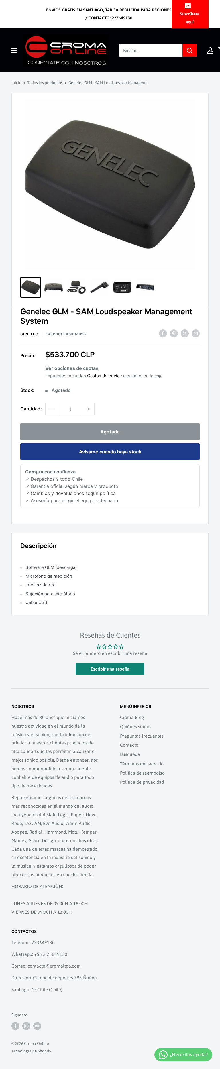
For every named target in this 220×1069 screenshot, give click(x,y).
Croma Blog (132, 717)
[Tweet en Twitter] (185, 333)
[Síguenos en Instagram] (26, 1026)
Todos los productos (45, 82)
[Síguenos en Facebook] (15, 1026)
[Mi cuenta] (210, 50)
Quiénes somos (135, 726)
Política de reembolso (142, 772)
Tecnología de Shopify (31, 1051)
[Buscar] (189, 50)
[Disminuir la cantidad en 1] (52, 409)
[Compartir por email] (196, 333)
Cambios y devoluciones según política (73, 493)
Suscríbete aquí (189, 17)
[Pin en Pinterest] (174, 333)
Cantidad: (31, 409)
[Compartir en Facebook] (163, 333)
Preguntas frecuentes (142, 735)
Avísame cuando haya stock (110, 452)
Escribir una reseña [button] (110, 668)
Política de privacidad (142, 782)
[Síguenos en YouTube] (37, 1026)
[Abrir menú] (14, 50)
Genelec (29, 334)
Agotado (110, 432)
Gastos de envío (103, 375)
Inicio (16, 82)
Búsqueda (130, 754)
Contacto (129, 745)
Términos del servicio (142, 763)
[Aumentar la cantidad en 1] (88, 409)
